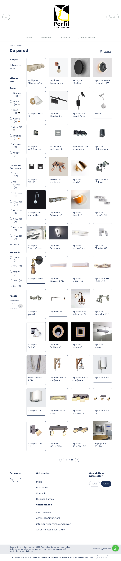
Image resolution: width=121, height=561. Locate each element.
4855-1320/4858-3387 (48, 518)
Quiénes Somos (86, 37)
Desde (11, 301)
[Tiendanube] (102, 549)
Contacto (65, 37)
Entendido (102, 557)
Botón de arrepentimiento (21, 551)
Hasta (15, 301)
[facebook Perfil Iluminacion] (19, 480)
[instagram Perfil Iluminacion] (12, 480)
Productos (45, 37)
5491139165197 (44, 512)
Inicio (29, 37)
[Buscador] (6, 17)
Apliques (14, 59)
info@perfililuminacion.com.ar (53, 524)
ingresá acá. (61, 549)
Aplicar (20, 306)
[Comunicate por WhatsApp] (115, 548)
